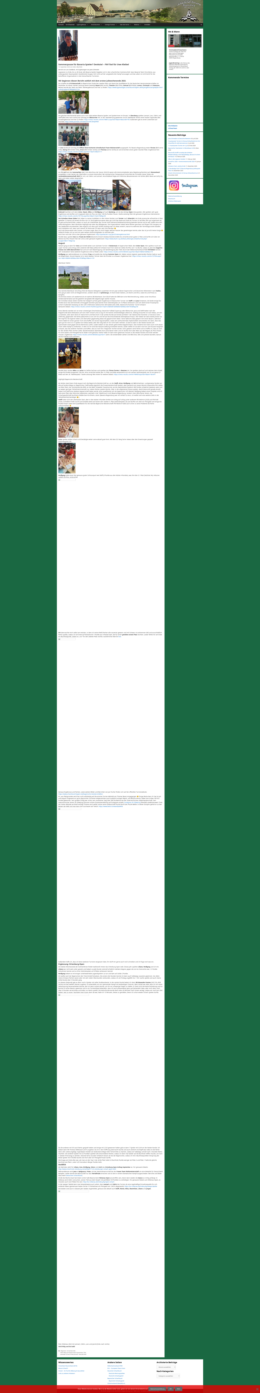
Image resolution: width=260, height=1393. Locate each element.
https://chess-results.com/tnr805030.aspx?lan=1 (89, 335)
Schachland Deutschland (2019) (67, 1366)
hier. (119, 637)
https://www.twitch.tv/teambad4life (111, 806)
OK (171, 1389)
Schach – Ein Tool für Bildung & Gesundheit (71, 1371)
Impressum (171, 199)
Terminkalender (70, 25)
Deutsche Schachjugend (116, 1376)
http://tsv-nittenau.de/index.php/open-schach (98, 1182)
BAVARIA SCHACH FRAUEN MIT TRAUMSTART (73, 1354)
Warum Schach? (63, 1368)
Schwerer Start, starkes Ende (176, 166)
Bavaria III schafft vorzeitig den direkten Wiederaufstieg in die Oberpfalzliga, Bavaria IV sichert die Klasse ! (184, 154)
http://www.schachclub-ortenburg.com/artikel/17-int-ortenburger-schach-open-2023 (87, 1169)
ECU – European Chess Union (116, 1368)
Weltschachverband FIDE (114, 1366)
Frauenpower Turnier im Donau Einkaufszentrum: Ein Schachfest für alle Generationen (184, 142)
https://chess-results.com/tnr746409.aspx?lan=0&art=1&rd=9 (134, 374)
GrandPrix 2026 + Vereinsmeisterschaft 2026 (181, 161)
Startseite (61, 25)
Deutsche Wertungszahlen (117, 1373)
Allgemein (63, 1351)
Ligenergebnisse (81, 25)
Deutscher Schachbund (114, 1371)
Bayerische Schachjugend (116, 1381)
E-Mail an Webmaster (174, 201)
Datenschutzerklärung (175, 196)
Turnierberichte (71, 1351)
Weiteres (136, 25)
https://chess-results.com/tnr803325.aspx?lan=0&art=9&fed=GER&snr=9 (128, 252)
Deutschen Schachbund (74, 1175)
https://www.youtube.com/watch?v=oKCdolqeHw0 (82, 122)
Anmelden (147, 25)
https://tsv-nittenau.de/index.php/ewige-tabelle (141, 1186)
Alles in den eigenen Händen (176, 159)
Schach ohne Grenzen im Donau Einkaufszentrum (183, 173)
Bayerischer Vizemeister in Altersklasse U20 (181, 148)
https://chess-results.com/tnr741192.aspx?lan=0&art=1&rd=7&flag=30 (82, 216)
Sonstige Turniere (110, 25)
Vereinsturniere (95, 25)
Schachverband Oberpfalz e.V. (116, 1383)
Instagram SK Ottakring (132, 802)
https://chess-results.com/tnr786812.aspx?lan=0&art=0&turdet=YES (107, 120)
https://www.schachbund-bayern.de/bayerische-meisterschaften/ (80, 794)
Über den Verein (124, 25)
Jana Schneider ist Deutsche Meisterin (179, 138)
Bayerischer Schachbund (114, 1378)
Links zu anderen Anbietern (66, 1373)
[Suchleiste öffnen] (201, 25)
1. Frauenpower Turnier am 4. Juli (178, 145)
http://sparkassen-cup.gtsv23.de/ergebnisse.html (113, 234)
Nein (178, 1389)
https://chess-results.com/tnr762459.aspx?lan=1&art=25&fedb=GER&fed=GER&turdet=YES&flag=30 (104, 307)
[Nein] (257, 1389)
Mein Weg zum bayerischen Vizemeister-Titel (73, 1352)
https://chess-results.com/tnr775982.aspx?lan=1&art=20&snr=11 (80, 152)
